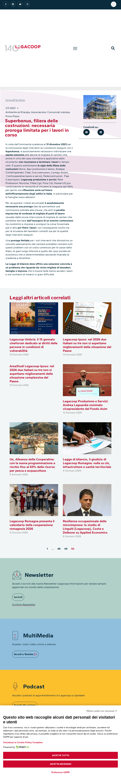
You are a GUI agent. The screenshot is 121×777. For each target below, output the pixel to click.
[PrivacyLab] (22, 747)
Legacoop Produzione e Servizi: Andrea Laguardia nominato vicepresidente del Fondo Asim (85, 405)
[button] (75, 48)
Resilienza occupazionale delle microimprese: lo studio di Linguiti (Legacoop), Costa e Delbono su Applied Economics (85, 526)
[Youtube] (20, 4)
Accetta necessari (60, 764)
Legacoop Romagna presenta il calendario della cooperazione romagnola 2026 (32, 525)
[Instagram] (27, 4)
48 (58, 548)
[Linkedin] (13, 4)
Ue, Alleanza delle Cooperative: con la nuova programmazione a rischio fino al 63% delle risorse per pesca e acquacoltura (32, 464)
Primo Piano (12, 116)
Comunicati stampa (58, 112)
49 (65, 548)
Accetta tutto (60, 755)
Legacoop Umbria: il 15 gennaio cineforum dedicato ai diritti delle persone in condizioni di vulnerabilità (34, 345)
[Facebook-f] (6, 4)
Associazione (38, 112)
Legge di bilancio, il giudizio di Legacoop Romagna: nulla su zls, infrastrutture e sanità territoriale (87, 463)
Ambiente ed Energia (18, 112)
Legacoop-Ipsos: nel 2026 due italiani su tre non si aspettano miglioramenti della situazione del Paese (87, 345)
